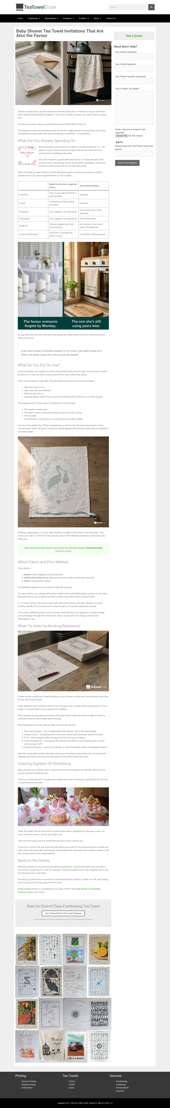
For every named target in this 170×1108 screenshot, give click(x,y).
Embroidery (27, 1087)
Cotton (72, 1081)
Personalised (50, 18)
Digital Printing (28, 1084)
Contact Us (110, 18)
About (96, 18)
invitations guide (29, 587)
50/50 (72, 1084)
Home (20, 18)
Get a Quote (134, 36)
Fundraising (32, 18)
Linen (71, 1087)
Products (82, 18)
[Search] (151, 7)
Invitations (67, 18)
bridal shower (81, 889)
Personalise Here (94, 548)
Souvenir (120, 1091)
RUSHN (92, 1103)
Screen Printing (29, 1081)
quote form (66, 866)
